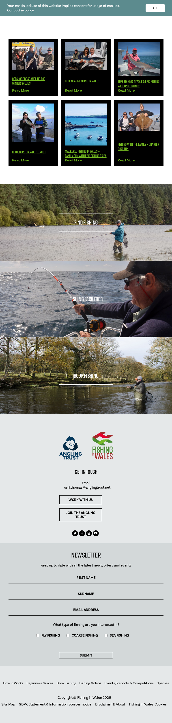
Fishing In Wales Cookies (148, 704)
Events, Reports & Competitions (129, 683)
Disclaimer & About (110, 704)
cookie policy (24, 10)
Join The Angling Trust (80, 515)
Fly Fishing (50, 635)
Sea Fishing (119, 635)
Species (163, 683)
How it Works (13, 683)
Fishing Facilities (86, 299)
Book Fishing (86, 375)
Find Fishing (86, 222)
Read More (20, 90)
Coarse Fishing (85, 635)
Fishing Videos (90, 683)
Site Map (8, 704)
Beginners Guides (40, 683)
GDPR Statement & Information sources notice (55, 704)
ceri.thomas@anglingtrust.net (87, 487)
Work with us (81, 500)
